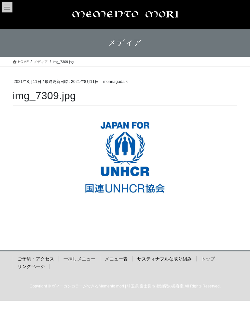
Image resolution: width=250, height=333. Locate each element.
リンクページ (31, 266)
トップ (208, 258)
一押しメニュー (79, 258)
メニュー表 (116, 258)
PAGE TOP (238, 317)
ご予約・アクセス (36, 258)
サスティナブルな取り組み (164, 258)
